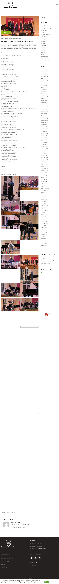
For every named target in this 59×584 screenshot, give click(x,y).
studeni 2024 (43, 105)
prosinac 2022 (44, 146)
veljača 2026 (43, 80)
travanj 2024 (43, 118)
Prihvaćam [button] (47, 581)
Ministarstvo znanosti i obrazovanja (8, 556)
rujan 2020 (43, 194)
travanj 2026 (43, 76)
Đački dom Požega (5, 561)
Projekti (42, 48)
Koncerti (16, 38)
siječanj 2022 (43, 164)
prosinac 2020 (44, 188)
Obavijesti (43, 39)
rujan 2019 (43, 216)
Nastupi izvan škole (45, 34)
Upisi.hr (2, 559)
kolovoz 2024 (43, 111)
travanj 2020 (43, 203)
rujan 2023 (43, 131)
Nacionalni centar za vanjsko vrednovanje (9, 565)
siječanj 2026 (43, 82)
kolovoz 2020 (43, 195)
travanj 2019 (43, 225)
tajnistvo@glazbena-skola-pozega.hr (39, 548)
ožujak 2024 (43, 120)
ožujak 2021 (43, 183)
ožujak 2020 (43, 205)
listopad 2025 (43, 87)
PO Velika (43, 45)
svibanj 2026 (43, 74)
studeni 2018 (43, 234)
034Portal (3, 168)
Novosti (19, 38)
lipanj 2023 (43, 135)
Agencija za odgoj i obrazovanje (7, 558)
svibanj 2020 (43, 201)
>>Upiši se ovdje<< (33, 565)
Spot (42, 54)
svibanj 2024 (43, 116)
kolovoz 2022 (43, 153)
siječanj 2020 (43, 208)
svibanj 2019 (43, 223)
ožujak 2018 (43, 245)
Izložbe (42, 26)
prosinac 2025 (44, 83)
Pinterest (13, 512)
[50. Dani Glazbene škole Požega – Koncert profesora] (20, 26)
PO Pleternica (43, 43)
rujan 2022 (43, 151)
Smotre (42, 52)
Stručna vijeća (44, 56)
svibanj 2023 (43, 137)
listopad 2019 (43, 214)
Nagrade (42, 32)
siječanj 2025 (43, 102)
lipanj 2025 (43, 93)
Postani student (4, 567)
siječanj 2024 (43, 124)
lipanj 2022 (43, 155)
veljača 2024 (43, 122)
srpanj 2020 (43, 197)
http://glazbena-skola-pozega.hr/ (48, 260)
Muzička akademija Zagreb (6, 562)
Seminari (43, 50)
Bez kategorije (44, 25)
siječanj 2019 (43, 230)
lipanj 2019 (43, 221)
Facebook (3, 512)
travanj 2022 (43, 159)
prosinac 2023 (44, 126)
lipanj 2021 (43, 177)
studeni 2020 (43, 190)
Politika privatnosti (53, 581)
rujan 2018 (43, 238)
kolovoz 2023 (43, 133)
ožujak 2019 (43, 227)
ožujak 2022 (43, 161)
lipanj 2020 (43, 199)
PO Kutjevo (43, 41)
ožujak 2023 (43, 140)
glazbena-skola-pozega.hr (37, 546)
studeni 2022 (43, 148)
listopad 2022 (43, 150)
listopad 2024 (43, 107)
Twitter (8, 512)
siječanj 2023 (43, 144)
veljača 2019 (43, 229)
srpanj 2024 (43, 113)
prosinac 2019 (44, 210)
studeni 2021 (43, 168)
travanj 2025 (43, 96)
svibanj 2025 (43, 94)
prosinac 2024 (44, 104)
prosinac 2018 (44, 232)
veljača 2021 (43, 184)
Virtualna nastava (44, 59)
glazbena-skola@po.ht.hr (47, 261)
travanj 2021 (43, 181)
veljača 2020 (43, 206)
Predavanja (43, 47)
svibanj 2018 (43, 243)
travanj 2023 (43, 138)
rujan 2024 (43, 109)
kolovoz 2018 (43, 240)
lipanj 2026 (43, 72)
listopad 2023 (43, 129)
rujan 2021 (43, 172)
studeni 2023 (43, 127)
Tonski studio (43, 58)
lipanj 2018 (43, 241)
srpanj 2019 (43, 219)
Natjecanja (43, 36)
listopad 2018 (43, 236)
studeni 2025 (43, 85)
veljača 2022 (43, 162)
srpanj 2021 (43, 175)
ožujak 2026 (43, 78)
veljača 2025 (43, 100)
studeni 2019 (43, 212)
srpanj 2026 (43, 70)
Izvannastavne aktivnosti (46, 28)
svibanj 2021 (43, 179)
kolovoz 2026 (43, 69)
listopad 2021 (43, 170)
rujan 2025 (43, 89)
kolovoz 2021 (43, 173)
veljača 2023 (43, 142)
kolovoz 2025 (43, 91)
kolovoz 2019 (43, 218)
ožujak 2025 (43, 98)
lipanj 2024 (43, 115)
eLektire (3, 564)
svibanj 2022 (43, 157)
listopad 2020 (44, 192)
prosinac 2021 (44, 166)
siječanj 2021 (43, 186)
